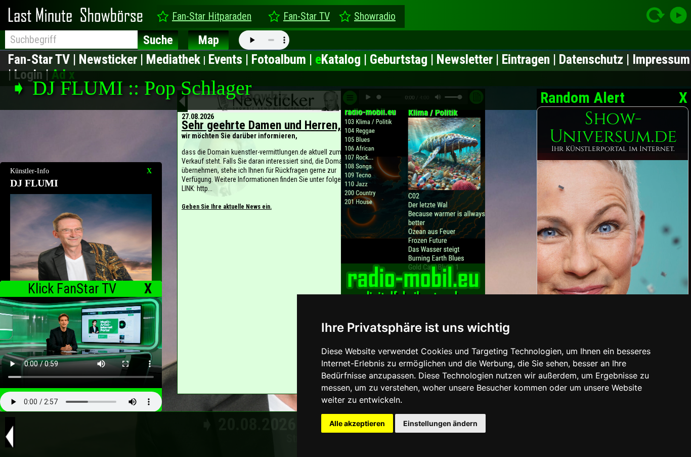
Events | (229, 59)
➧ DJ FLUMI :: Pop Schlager (130, 88)
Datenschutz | (595, 59)
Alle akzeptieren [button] (357, 423)
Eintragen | (530, 59)
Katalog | (342, 59)
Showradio (375, 16)
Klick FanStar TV (72, 289)
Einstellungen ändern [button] (440, 423)
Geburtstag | (403, 59)
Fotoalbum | (283, 59)
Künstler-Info (29, 171)
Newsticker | (112, 59)
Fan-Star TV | (43, 59)
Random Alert (581, 97)
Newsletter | (469, 59)
